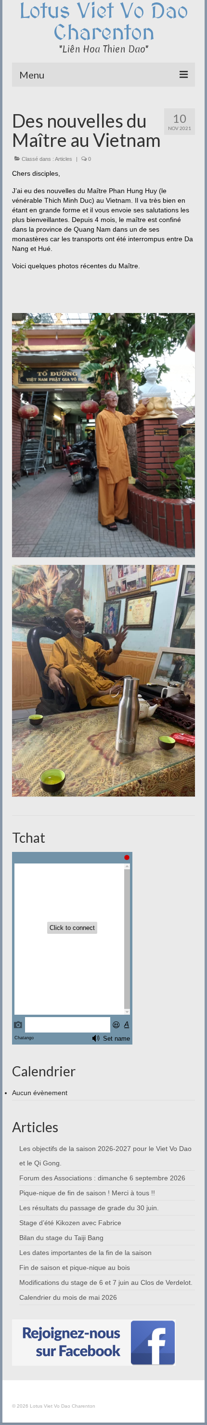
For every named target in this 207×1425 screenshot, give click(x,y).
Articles (63, 159)
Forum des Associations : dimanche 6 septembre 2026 (102, 1178)
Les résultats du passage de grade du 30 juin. (89, 1208)
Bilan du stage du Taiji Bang (61, 1238)
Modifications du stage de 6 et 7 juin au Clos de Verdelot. (106, 1282)
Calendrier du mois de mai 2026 (68, 1297)
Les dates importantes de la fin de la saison (85, 1252)
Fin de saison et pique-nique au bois (74, 1267)
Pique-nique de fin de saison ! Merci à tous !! (87, 1193)
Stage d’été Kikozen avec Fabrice (70, 1223)
